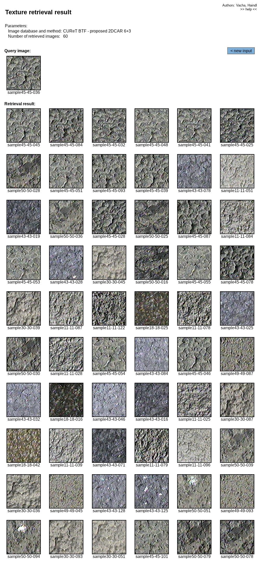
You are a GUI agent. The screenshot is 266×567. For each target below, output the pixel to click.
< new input (241, 51)
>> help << (248, 9)
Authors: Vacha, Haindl (239, 5)
